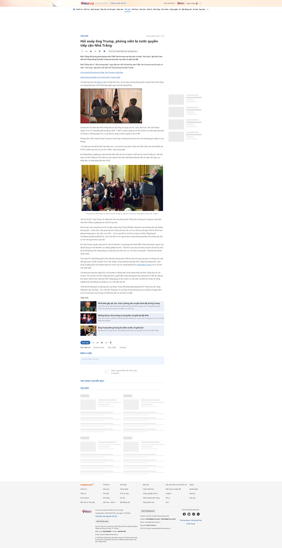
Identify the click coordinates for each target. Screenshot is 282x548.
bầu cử (100, 82)
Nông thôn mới (148, 502)
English (168, 493)
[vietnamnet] (87, 4)
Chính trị (79, 9)
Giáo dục (120, 9)
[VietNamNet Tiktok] (193, 515)
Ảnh (167, 502)
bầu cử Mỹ (112, 347)
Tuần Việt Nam (169, 3)
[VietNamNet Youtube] (188, 515)
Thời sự (87, 9)
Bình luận (85, 343)
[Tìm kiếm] (200, 3)
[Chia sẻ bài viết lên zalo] (86, 51)
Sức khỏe (164, 9)
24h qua (192, 498)
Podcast (192, 493)
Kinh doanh (95, 9)
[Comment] (104, 51)
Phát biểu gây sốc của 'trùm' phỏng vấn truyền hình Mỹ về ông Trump (129, 303)
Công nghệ (173, 9)
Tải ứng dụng (184, 520)
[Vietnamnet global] (181, 4)
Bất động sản (187, 9)
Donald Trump (98, 347)
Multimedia (193, 489)
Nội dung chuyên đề (173, 489)
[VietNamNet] (74, 9)
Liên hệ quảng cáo (147, 511)
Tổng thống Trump (144, 265)
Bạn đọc (202, 9)
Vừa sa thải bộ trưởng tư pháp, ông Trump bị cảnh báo (101, 72)
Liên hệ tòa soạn (102, 521)
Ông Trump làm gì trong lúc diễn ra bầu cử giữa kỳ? (121, 328)
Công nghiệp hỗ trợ (150, 493)
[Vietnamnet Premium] (87, 486)
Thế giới (127, 9)
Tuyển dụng (190, 524)
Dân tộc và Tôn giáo (108, 9)
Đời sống (156, 9)
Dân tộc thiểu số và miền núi (176, 485)
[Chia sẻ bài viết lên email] (91, 51)
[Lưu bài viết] (99, 51)
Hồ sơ (168, 498)
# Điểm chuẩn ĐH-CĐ (118, 3)
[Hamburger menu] (207, 9)
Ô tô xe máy (124, 493)
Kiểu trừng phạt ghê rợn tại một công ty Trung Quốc (100, 77)
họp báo (123, 347)
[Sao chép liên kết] (95, 51)
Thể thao (135, 9)
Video (191, 485)
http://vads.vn (151, 525)
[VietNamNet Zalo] (198, 515)
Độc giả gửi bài (196, 520)
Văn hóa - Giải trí (145, 9)
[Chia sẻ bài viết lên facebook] (82, 51)
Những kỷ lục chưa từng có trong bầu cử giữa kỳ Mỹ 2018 (123, 315)
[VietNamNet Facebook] (184, 515)
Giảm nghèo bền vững (151, 498)
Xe (180, 9)
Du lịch (195, 9)
